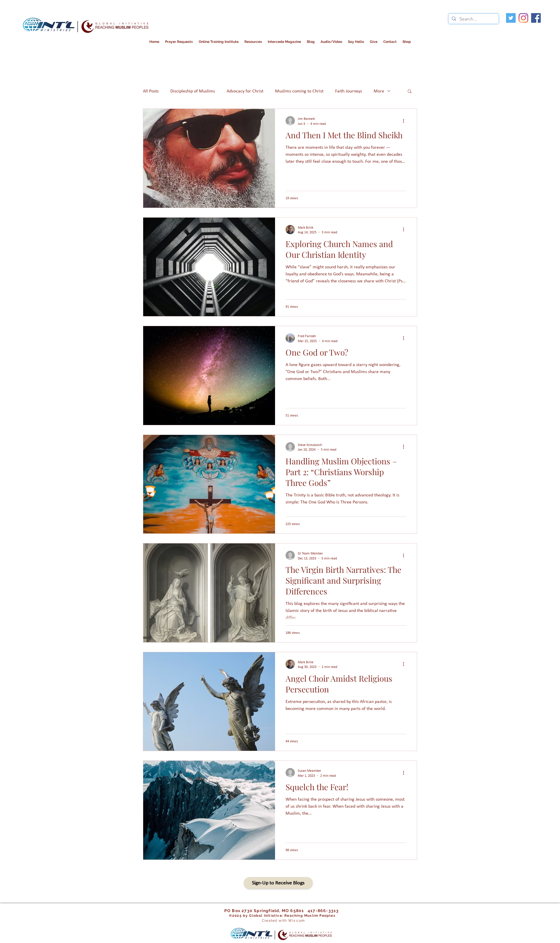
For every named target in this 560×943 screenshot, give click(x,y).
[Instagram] (523, 18)
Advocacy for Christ (245, 91)
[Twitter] (511, 18)
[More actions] (405, 120)
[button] (284, 42)
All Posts (151, 91)
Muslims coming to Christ (299, 91)
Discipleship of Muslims (192, 91)
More (379, 91)
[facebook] (536, 18)
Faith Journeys (348, 91)
